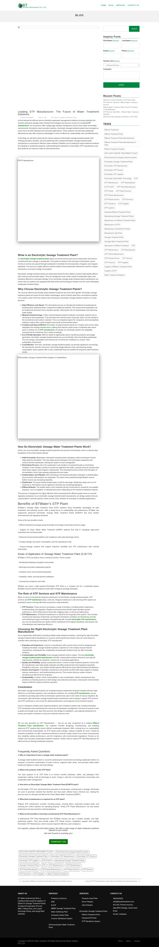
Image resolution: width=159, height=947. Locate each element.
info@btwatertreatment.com (123, 902)
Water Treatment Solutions (57, 874)
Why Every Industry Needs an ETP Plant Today (119, 100)
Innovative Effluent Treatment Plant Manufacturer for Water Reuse (47, 881)
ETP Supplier (123, 204)
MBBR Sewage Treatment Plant (63, 908)
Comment (107, 69)
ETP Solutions (110, 204)
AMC (53, 902)
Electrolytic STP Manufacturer (62, 856)
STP (43, 865)
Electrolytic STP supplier (29, 861)
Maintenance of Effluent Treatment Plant (119, 220)
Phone (128, 51)
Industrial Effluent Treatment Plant (117, 212)
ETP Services (127, 199)
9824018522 (118, 898)
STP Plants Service (71, 869)
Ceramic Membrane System (61, 918)
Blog (111, 5)
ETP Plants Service (112, 199)
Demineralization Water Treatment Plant (62, 926)
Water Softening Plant (59, 912)
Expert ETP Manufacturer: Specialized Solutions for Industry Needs (111, 881)
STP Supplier (39, 874)
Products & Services (59, 898)
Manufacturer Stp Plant (113, 233)
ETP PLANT (47, 861)
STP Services (25, 874)
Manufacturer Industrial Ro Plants (117, 229)
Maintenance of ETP (112, 225)
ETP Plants (108, 191)
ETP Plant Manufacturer (126, 187)
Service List (111, 61)
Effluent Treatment (111, 130)
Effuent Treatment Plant (91, 915)
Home (103, 5)
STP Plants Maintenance (51, 869)
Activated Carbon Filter (60, 915)
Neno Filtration (87, 902)
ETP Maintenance (111, 183)
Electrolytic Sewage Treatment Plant (64, 117)
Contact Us (133, 5)
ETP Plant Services (123, 191)
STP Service (87, 869)
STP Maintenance (56, 865)
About (128, 941)
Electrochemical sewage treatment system (72, 852)
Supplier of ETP (110, 271)
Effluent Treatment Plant (113, 134)
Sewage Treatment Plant (29, 865)
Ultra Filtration (87, 905)
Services (120, 5)
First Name (111, 41)
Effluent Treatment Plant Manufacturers (119, 138)
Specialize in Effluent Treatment (116, 246)
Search (134, 29)
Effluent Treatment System (114, 149)
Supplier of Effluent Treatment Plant (118, 267)
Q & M (53, 905)
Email (109, 51)
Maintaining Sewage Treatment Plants (69, 861)
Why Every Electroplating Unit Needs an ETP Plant (120, 117)
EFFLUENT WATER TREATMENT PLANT (36, 852)
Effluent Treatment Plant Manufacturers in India (120, 143)
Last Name (129, 41)
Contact (137, 941)
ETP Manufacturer (128, 183)
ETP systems (109, 208)
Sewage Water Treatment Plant (116, 241)
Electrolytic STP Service (86, 856)
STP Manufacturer (73, 865)
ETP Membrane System (91, 921)
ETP (136, 178)
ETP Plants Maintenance (114, 195)
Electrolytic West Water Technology (117, 178)
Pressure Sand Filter (90, 898)
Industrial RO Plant (89, 918)
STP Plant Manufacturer (29, 869)
